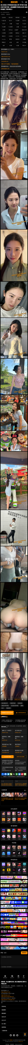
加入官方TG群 (7, 756)
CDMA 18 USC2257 (18, 1044)
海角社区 (4, 36)
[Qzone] (19, 774)
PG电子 (3, 23)
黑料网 (11, 1040)
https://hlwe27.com (5, 992)
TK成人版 (24, 36)
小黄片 (17, 42)
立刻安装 (4, 746)
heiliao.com (18, 732)
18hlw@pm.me (5, 68)
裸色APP (24, 45)
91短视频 (11, 36)
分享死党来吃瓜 (22, 712)
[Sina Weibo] (22, 774)
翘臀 (22, 705)
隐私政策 (12, 1044)
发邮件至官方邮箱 (20, 756)
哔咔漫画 (24, 42)
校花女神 (20, 703)
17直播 (10, 23)
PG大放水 (24, 26)
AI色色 (10, 42)
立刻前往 (17, 746)
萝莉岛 (10, 39)
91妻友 (24, 39)
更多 (25, 790)
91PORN (17, 36)
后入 (3, 708)
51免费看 (11, 33)
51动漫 (17, 45)
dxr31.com (17, 740)
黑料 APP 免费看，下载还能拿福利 (9, 64)
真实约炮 (10, 17)
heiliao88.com (4, 61)
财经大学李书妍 (5, 705)
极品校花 (8, 708)
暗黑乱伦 (17, 33)
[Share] (2, 774)
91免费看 (4, 33)
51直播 (17, 26)
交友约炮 (4, 17)
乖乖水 (24, 17)
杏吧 (4, 45)
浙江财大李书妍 (14, 705)
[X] (14, 774)
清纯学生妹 (12, 703)
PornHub (4, 39)
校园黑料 (3, 14)
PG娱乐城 (4, 20)
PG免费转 (10, 26)
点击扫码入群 (18, 752)
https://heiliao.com (5, 56)
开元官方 (24, 23)
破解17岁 (24, 33)
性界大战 (10, 29)
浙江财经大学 (4, 703)
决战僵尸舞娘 (17, 29)
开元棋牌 (17, 20)
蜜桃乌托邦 (24, 29)
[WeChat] (11, 774)
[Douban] (16, 774)
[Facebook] (5, 774)
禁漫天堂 (17, 39)
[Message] (25, 774)
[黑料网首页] (14, 2)
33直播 (3, 29)
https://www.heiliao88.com (7, 996)
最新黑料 (8, 14)
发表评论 (24, 952)
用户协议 (7, 1044)
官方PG (10, 20)
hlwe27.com (4, 51)
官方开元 (24, 20)
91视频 (10, 45)
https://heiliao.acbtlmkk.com (7, 999)
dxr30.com (4, 740)
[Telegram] (8, 774)
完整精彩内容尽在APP (7, 712)
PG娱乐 (17, 23)
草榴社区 (4, 42)
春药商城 (17, 17)
